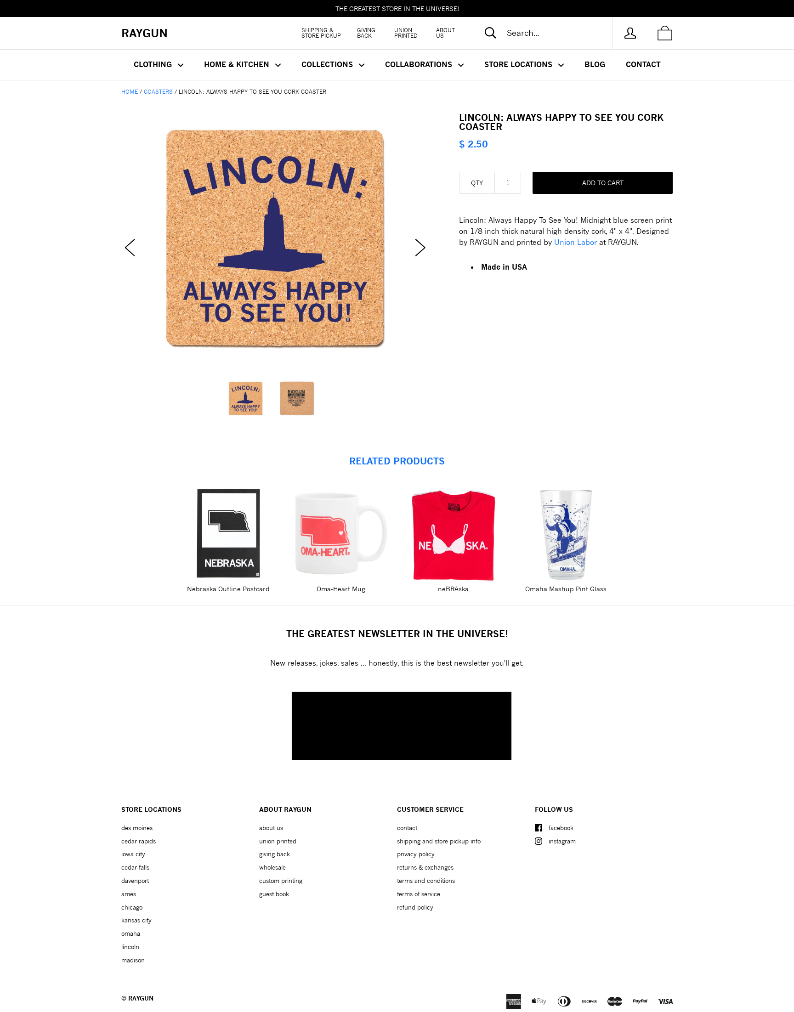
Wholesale (272, 867)
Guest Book (274, 894)
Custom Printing (280, 880)
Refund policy (415, 907)
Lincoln (130, 946)
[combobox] (550, 33)
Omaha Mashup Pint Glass (566, 589)
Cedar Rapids (138, 841)
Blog (594, 64)
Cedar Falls (135, 867)
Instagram (562, 841)
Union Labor (575, 241)
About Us (445, 33)
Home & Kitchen (238, 64)
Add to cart (603, 183)
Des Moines (137, 827)
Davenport (135, 880)
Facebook (561, 827)
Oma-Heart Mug (341, 589)
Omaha (130, 933)
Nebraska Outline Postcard (228, 589)
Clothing (154, 64)
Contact (643, 64)
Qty (477, 183)
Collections (328, 64)
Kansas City (136, 920)
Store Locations (519, 64)
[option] (275, 239)
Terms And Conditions (426, 880)
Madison (133, 960)
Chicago (131, 907)
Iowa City (133, 854)
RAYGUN (140, 998)
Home (129, 91)
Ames (128, 894)
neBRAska (453, 589)
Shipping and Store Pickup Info (439, 841)
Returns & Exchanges (425, 867)
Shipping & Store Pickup (321, 33)
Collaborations (419, 64)
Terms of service (418, 894)
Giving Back (366, 33)
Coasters (158, 91)
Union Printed (406, 33)
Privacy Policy (416, 854)
